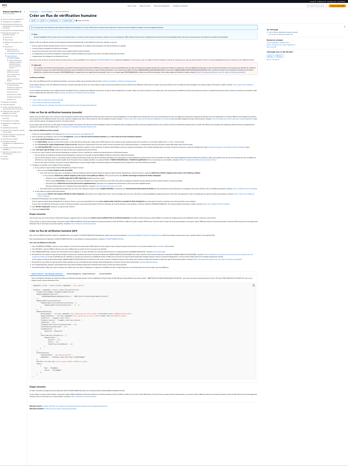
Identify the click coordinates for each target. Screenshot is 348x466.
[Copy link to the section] (28, 112)
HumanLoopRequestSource (149, 262)
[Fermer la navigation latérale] (24, 11)
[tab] (47, 274)
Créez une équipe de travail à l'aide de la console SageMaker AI (233, 119)
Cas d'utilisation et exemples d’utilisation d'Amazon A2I (77, 127)
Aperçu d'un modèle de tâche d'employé (216, 204)
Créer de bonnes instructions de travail (109, 186)
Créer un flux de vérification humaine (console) (47, 100)
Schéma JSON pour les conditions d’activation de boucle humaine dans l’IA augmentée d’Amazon (64, 105)
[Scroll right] (189, 5)
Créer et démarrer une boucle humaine (83, 224)
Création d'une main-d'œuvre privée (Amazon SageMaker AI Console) (146, 119)
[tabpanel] (144, 329)
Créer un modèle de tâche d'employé (245, 189)
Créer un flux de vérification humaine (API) (46, 102)
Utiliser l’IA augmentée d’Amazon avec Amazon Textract (198, 160)
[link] (62, 11)
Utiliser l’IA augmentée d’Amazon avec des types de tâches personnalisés (220, 72)
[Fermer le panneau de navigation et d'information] (344, 26)
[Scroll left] (126, 5)
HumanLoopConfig (159, 252)
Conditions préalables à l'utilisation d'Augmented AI (119, 81)
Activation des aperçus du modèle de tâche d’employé (77, 93)
